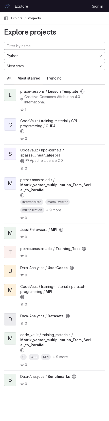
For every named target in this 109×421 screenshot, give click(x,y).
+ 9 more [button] (53, 210)
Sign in (97, 6)
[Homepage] (7, 6)
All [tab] (9, 78)
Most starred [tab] (28, 78)
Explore (21, 6)
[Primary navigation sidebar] (6, 18)
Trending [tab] (54, 78)
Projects (34, 18)
